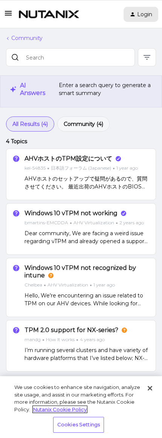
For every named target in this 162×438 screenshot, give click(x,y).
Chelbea (33, 285)
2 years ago (131, 222)
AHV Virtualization (93, 222)
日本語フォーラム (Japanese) (81, 168)
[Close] (150, 388)
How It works (60, 339)
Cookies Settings (78, 424)
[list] (81, 167)
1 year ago (127, 168)
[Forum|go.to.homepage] (49, 14)
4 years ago (92, 339)
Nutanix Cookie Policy (60, 409)
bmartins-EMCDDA (46, 222)
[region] (81, 407)
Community (27, 38)
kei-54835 (35, 168)
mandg (32, 339)
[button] (8, 15)
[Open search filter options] (147, 57)
